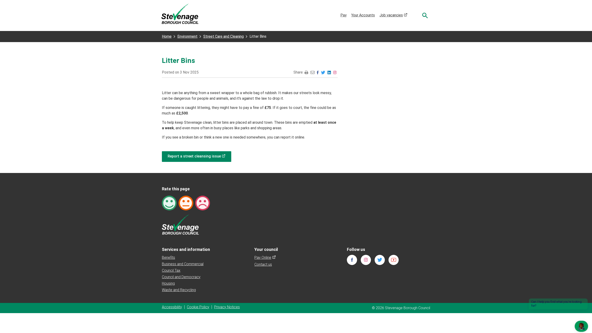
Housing (168, 283)
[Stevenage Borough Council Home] (180, 224)
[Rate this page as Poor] (202, 202)
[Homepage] (179, 13)
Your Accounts (363, 15)
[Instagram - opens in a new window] (335, 72)
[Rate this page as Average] (186, 202)
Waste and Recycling (179, 290)
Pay (343, 15)
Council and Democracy (181, 277)
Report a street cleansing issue (199, 156)
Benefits (168, 257)
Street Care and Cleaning (223, 36)
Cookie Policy (198, 307)
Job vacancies (393, 15)
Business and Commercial (183, 264)
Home (167, 36)
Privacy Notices (227, 307)
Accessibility (172, 307)
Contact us (263, 264)
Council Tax (171, 270)
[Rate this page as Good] (169, 202)
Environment (187, 36)
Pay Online (265, 257)
